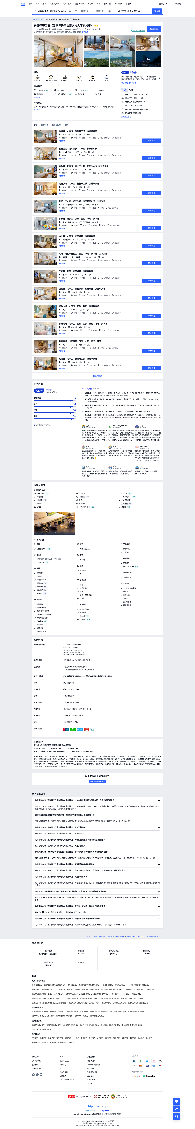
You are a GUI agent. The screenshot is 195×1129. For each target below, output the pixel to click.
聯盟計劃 (90, 1068)
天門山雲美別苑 (59, 989)
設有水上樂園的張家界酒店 (41, 1029)
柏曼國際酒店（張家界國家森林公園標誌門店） (48, 998)
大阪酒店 (100, 1038)
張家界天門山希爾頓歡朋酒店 (139, 985)
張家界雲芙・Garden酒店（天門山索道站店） (127, 994)
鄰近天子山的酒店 (81, 1016)
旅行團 (128, 4)
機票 (30, 4)
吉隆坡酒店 (36, 1042)
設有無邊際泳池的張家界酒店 (132, 1025)
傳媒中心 (63, 1065)
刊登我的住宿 (92, 1072)
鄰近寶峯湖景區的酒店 (40, 1012)
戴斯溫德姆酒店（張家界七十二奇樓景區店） (140, 989)
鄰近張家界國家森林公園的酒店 (101, 1012)
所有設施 (37, 97)
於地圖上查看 (126, 117)
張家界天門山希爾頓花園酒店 (138, 1003)
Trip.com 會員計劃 (93, 1065)
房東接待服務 (41, 608)
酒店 (95, 936)
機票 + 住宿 (79, 4)
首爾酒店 (116, 1038)
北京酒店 (133, 1038)
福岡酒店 (124, 1038)
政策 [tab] (66, 125)
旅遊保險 (107, 4)
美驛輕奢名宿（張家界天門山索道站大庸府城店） (63, 25)
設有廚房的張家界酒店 (70, 1025)
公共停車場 (40, 493)
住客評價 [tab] (44, 125)
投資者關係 (91, 1061)
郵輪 (98, 4)
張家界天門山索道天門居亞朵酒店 (114, 1003)
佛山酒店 (149, 1038)
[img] (58, 51)
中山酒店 (141, 1038)
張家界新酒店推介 (38, 1025)
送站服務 (40, 593)
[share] (176, 1109)
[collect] (176, 1101)
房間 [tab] (35, 125)
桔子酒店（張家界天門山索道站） (133, 998)
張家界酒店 (120, 936)
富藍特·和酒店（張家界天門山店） (115, 985)
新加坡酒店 (62, 1042)
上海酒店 (84, 1038)
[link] (162, 4)
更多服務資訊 (37, 1068)
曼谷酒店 (92, 1038)
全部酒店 (90, 1076)
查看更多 (37, 109)
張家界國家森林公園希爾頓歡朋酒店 (79, 998)
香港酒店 (43, 1038)
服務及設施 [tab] (56, 125)
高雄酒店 (71, 1042)
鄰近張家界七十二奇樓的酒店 (77, 1012)
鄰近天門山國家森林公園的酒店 (43, 1016)
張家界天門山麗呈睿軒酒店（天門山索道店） (84, 1003)
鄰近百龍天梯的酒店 (97, 1016)
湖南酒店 (111, 936)
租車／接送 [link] (54, 4)
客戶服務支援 (37, 1061)
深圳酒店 (35, 1038)
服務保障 (35, 1065)
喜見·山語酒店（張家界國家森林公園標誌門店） (49, 985)
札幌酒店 (53, 1042)
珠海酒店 (51, 1038)
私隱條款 (63, 1076)
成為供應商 (91, 1080)
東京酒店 (59, 1038)
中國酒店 (102, 936)
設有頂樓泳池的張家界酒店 (110, 1025)
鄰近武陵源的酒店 (120, 1012)
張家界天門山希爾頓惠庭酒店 (42, 989)
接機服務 (82, 497)
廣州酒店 (68, 1038)
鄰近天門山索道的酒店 (57, 1012)
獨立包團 (118, 4)
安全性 (89, 1083)
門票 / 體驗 (67, 4)
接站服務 (124, 503)
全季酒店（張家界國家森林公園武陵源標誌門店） (49, 1003)
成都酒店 (45, 1042)
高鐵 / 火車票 (41, 4)
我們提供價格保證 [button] (138, 30)
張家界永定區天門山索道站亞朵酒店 (106, 998)
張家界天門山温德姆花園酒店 (77, 989)
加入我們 (63, 1068)
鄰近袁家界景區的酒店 (136, 1012)
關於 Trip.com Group (67, 1080)
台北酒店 (76, 1038)
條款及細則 (64, 1072)
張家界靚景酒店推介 (53, 1025)
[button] (136, 4)
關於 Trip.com (64, 1061)
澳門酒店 (108, 1038)
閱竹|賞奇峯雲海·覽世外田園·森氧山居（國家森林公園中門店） (87, 994)
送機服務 (40, 500)
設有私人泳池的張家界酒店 (89, 1025)
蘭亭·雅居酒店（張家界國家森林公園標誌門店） (84, 985)
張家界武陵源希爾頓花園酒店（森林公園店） (48, 994)
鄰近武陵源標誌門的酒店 (64, 1016)
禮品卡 (90, 4)
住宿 (23, 4)
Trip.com (89, 936)
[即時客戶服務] (176, 1116)
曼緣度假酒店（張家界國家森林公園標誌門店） (106, 989)
